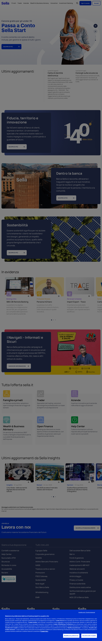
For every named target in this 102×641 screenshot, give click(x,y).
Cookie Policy (44, 631)
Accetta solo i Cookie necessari (86, 612)
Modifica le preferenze (71, 636)
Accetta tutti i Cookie (89, 636)
